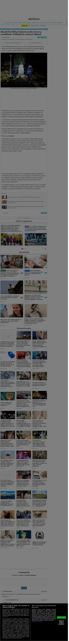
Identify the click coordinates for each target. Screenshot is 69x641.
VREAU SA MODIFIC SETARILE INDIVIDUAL (61, 622)
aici (14, 630)
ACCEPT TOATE (61, 617)
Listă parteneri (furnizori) (37, 621)
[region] (34, 622)
